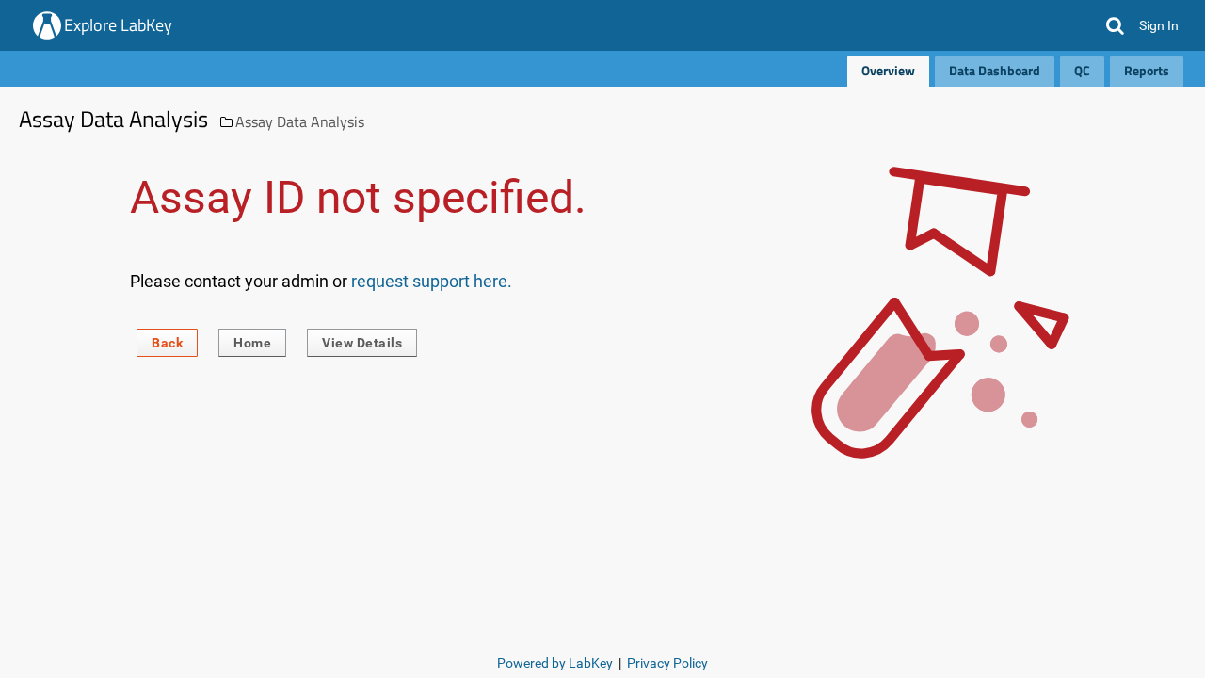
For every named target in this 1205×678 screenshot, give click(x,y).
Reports (1146, 70)
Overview (888, 70)
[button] (1115, 25)
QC (1082, 70)
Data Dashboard (994, 70)
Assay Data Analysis (299, 121)
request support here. (431, 281)
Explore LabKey (118, 25)
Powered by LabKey (555, 662)
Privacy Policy (667, 662)
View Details (362, 342)
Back (167, 342)
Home (252, 342)
